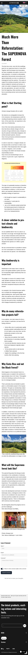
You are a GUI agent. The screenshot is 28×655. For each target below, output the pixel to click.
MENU (2, 633)
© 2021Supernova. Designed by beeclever (9, 652)
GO (24, 625)
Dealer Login (4, 638)
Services (3, 642)
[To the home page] (14, 2)
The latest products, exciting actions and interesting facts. (13, 608)
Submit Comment (6, 572)
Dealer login (23, 5)
